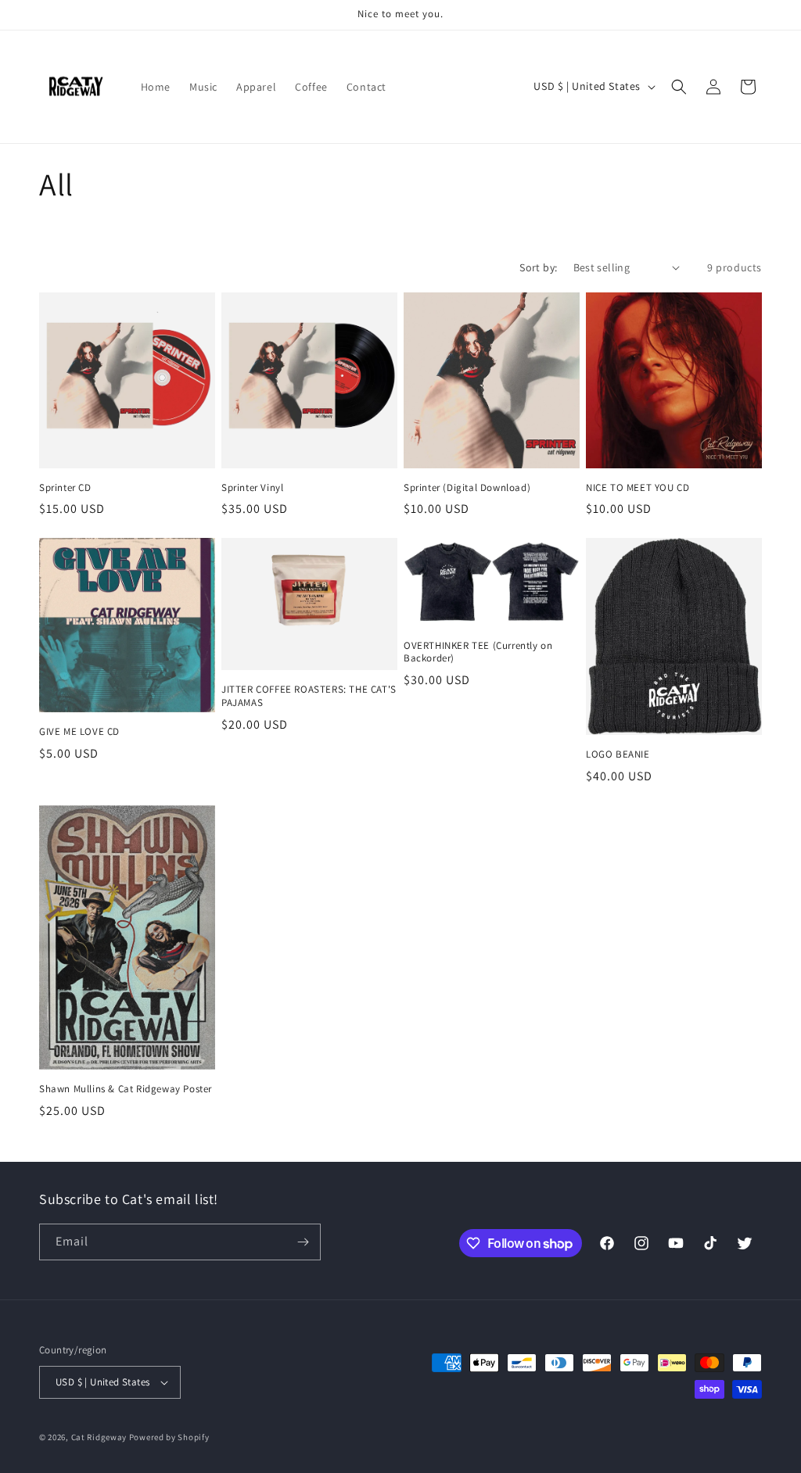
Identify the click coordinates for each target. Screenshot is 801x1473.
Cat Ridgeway (99, 1437)
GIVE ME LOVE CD (79, 732)
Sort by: (538, 267)
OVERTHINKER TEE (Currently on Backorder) (478, 652)
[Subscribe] (303, 1242)
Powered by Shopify (169, 1437)
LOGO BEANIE (618, 754)
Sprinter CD (65, 488)
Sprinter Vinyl (252, 488)
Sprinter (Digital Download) (467, 488)
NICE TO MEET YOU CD (637, 488)
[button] (679, 87)
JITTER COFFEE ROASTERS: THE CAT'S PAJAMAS (309, 696)
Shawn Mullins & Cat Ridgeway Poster (125, 1089)
